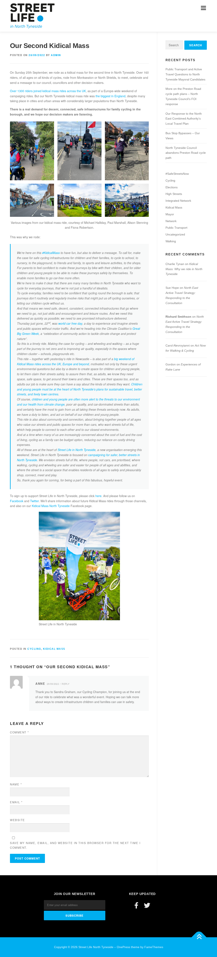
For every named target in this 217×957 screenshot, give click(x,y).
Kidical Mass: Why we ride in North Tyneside (184, 269)
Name (16, 784)
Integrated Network (178, 200)
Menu (203, 8)
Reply (65, 683)
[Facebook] (136, 905)
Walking (171, 241)
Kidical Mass (54, 648)
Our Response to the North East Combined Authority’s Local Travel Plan (184, 118)
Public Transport (176, 227)
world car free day (70, 323)
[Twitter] (147, 905)
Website (17, 820)
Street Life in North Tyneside (77, 450)
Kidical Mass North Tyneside (51, 506)
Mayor (170, 214)
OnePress (123, 947)
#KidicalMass (51, 253)
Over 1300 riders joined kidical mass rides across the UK (48, 91)
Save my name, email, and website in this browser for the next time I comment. (75, 845)
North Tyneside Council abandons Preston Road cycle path (186, 153)
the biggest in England (110, 96)
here (98, 496)
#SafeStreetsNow (177, 173)
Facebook (16, 501)
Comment (19, 732)
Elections (172, 187)
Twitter (34, 501)
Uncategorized (175, 234)
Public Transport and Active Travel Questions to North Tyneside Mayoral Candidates (185, 74)
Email (16, 802)
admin (56, 55)
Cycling (34, 648)
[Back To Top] (199, 937)
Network (171, 221)
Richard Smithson (178, 316)
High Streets (174, 194)
